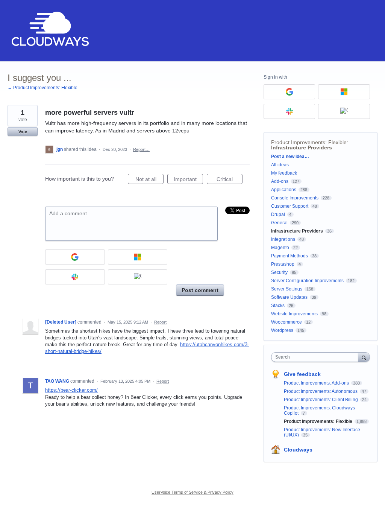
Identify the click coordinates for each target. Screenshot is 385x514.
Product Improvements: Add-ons (317, 383)
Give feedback (302, 374)
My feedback (284, 173)
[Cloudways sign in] (138, 276)
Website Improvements (294, 313)
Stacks (278, 305)
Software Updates (289, 297)
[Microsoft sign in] (138, 257)
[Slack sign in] (75, 276)
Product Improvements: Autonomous (321, 391)
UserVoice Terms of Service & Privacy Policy (192, 492)
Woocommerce (286, 322)
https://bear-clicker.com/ (71, 390)
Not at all (149, 180)
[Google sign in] (75, 257)
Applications (283, 189)
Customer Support (289, 206)
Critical (230, 180)
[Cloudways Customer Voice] (49, 30)
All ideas (280, 164)
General (279, 222)
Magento (280, 247)
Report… (141, 149)
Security (279, 272)
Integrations (283, 239)
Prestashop (282, 264)
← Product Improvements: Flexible (42, 87)
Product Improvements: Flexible (309, 142)
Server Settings (286, 289)
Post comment (200, 290)
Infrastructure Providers (301, 147)
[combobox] (316, 357)
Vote (22, 131)
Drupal (278, 214)
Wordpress (282, 330)
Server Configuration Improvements (307, 280)
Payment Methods (289, 256)
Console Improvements (294, 198)
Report (160, 322)
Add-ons (279, 181)
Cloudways (298, 450)
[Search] (364, 357)
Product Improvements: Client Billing (321, 399)
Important (188, 180)
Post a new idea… (290, 156)
